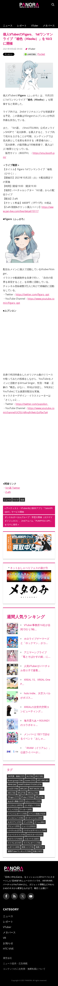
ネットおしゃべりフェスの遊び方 (29, 568)
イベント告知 (37, 813)
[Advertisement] (29, 15)
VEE (12, 793)
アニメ (13, 809)
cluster (30, 780)
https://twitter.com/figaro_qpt (32, 294)
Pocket (41, 54)
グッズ (28, 822)
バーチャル (14, 830)
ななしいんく (33, 801)
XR (40, 797)
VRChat (33, 793)
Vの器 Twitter (12, 487)
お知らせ (8, 943)
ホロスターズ (35, 834)
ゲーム (40, 822)
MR (24, 788)
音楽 (22, 499)
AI (30, 776)
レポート (22, 25)
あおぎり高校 (15, 801)
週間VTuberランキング (19, 851)
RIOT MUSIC (36, 788)
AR (39, 776)
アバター (26, 809)
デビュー (14, 826)
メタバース (49, 25)
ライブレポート (32, 843)
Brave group (15, 780)
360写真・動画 (16, 776)
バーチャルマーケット (34, 830)
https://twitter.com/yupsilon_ (32, 404)
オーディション (34, 818)
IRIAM (12, 784)
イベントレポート (17, 813)
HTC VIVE (43, 780)
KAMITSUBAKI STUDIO (30, 784)
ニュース (7, 25)
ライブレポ (14, 843)
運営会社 (7, 957)
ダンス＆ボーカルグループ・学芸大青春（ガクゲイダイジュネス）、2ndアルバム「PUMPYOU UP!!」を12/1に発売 (28, 521)
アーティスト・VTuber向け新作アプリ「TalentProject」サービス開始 (29, 510)
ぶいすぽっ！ (32, 805)
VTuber (34, 25)
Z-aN (8, 492)
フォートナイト (16, 834)
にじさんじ (15, 805)
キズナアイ (14, 822)
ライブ (15, 499)
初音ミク (28, 847)
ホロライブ (15, 838)
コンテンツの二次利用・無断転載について (24, 968)
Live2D (13, 788)
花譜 (40, 847)
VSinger (13, 797)
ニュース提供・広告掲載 (15, 963)
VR (22, 793)
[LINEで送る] (30, 54)
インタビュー (15, 818)
